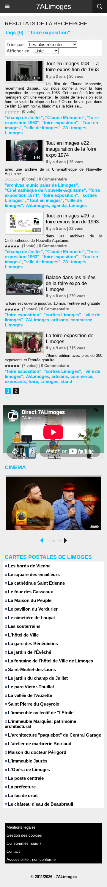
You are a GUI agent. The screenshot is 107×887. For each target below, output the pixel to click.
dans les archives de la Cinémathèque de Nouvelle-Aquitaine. (53, 238)
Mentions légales (21, 827)
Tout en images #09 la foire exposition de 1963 (72, 219)
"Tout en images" (45, 200)
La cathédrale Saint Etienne (36, 583)
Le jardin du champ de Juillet (37, 678)
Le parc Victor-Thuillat (30, 686)
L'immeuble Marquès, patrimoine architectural (40, 724)
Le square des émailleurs (33, 574)
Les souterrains (23, 626)
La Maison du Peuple (29, 600)
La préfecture (21, 786)
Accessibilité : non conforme (31, 859)
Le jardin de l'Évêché (29, 652)
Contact (13, 851)
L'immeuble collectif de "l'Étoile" (41, 712)
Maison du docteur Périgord (36, 752)
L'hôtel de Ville (23, 634)
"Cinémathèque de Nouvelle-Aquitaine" (45, 190)
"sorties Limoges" (62, 314)
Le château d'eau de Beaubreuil (40, 804)
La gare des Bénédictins (32, 643)
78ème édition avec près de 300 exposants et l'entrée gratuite (53, 357)
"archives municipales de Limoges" (41, 185)
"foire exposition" (60, 122)
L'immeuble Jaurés (27, 760)
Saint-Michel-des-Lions (31, 669)
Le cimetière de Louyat (31, 617)
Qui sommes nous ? (24, 843)
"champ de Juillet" (24, 117)
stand (66, 381)
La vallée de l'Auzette (29, 695)
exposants (15, 381)
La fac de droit (22, 795)
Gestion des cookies (24, 835)
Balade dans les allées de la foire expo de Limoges (71, 283)
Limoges (14, 132)
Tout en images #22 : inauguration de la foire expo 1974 (71, 149)
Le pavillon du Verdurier (32, 608)
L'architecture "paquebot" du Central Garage (54, 734)
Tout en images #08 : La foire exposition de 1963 (72, 66)
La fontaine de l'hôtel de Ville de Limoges (50, 660)
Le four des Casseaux (30, 591)
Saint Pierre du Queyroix (33, 704)
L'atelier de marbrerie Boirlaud (39, 743)
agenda (59, 205)
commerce (81, 319)
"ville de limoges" (42, 127)
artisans (59, 319)
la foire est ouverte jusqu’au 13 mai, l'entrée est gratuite (52, 303)
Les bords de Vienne (29, 565)
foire (33, 381)
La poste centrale (25, 778)
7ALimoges (53, 6)
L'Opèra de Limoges (28, 769)
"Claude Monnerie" (65, 117)
